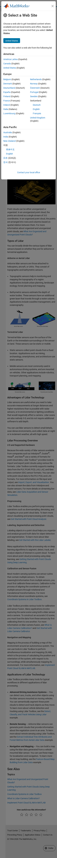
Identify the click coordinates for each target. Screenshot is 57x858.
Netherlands (36, 79)
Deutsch (37, 105)
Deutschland (9, 88)
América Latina (10, 59)
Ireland (6, 105)
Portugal (34, 92)
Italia (5, 109)
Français (37, 113)
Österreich (35, 88)
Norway (34, 83)
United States (9, 68)
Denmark (7, 83)
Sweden (34, 96)
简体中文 (10, 149)
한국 (5, 162)
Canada (7, 63)
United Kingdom (37, 117)
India (5, 136)
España (6, 92)
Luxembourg (9, 113)
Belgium (7, 79)
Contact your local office (28, 172)
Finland (6, 96)
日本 (5, 158)
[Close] (52, 6)
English (36, 109)
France (6, 100)
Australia (7, 132)
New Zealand (9, 141)
